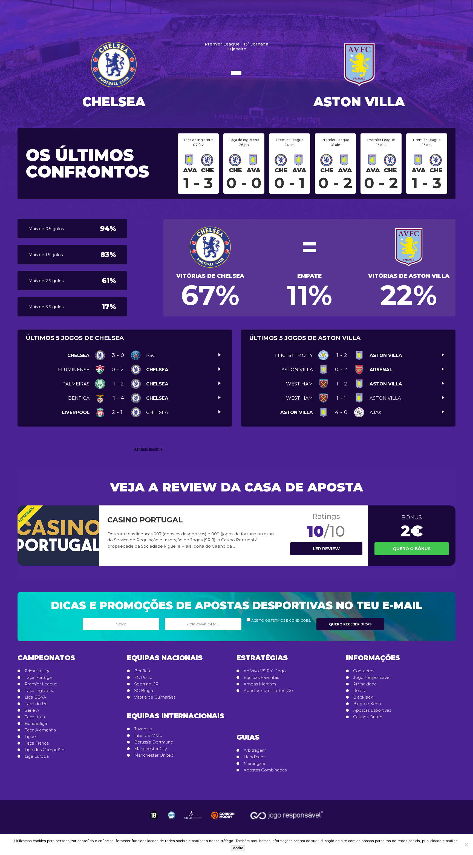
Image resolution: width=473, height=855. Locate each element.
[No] (466, 844)
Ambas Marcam (260, 684)
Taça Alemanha (40, 730)
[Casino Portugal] (58, 535)
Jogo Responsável (371, 677)
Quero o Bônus (412, 548)
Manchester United (154, 755)
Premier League (41, 684)
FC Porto (143, 677)
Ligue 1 (32, 736)
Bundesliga (36, 723)
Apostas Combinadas (265, 770)
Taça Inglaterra (39, 690)
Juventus (143, 729)
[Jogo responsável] (154, 815)
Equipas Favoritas (261, 677)
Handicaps (254, 756)
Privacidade (365, 684)
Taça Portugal (39, 677)
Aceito (238, 848)
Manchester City (150, 748)
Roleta (360, 690)
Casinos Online (367, 716)
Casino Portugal (145, 519)
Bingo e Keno (367, 703)
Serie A (32, 710)
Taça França (37, 743)
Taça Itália (35, 716)
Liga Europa (37, 756)
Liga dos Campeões (45, 749)
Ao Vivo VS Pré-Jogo (265, 670)
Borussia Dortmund (153, 742)
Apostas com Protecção (268, 690)
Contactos (363, 670)
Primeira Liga (38, 670)
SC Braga (143, 690)
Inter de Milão (148, 735)
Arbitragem (255, 750)
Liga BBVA (35, 697)
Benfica (142, 670)
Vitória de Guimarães (154, 697)
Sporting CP (146, 684)
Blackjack (363, 697)
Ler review (326, 548)
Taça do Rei (36, 703)
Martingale (254, 763)
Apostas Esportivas (372, 710)
